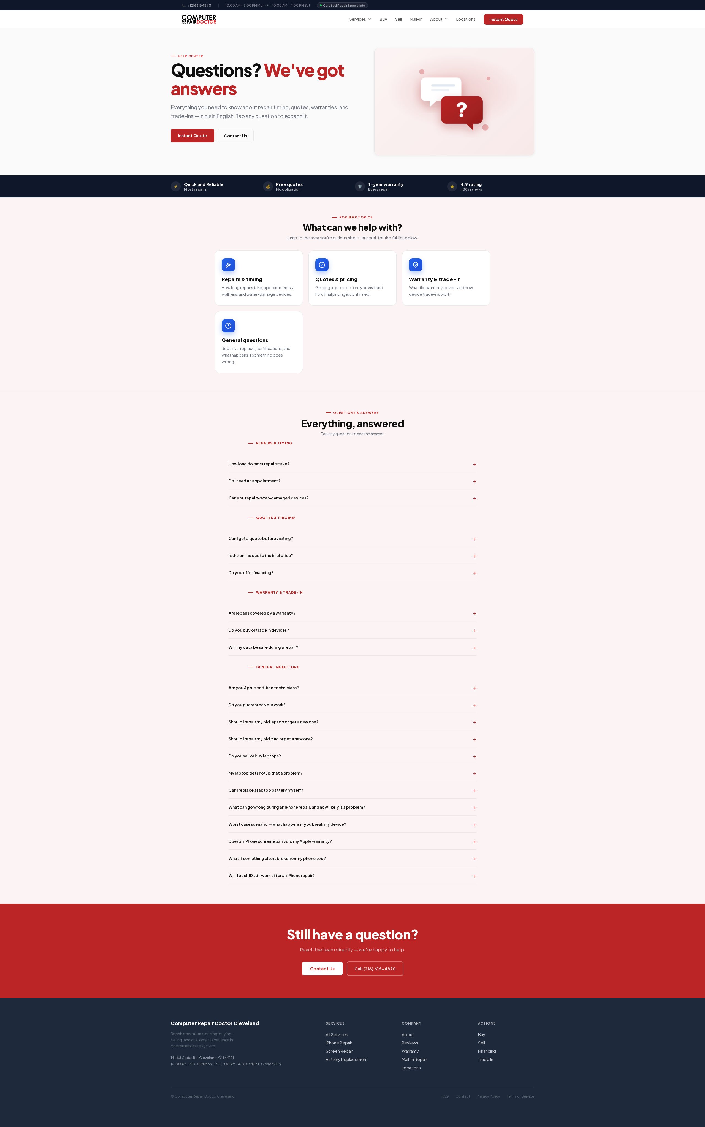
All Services (337, 1034)
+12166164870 (199, 5)
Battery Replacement (347, 1059)
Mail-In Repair (414, 1059)
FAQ (445, 1096)
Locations (466, 18)
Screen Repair (339, 1050)
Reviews (410, 1042)
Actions (487, 1023)
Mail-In (416, 18)
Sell (398, 18)
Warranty (410, 1050)
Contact (462, 1096)
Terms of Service (520, 1096)
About (436, 18)
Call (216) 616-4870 (375, 968)
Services (357, 18)
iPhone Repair (339, 1042)
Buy (383, 18)
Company (411, 1023)
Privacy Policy (488, 1096)
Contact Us (235, 135)
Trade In (485, 1059)
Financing (487, 1050)
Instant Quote (503, 19)
